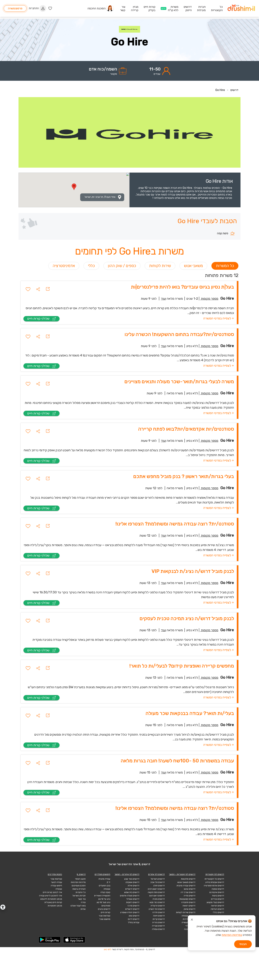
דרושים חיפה (159, 916)
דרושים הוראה (217, 905)
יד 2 (108, 882)
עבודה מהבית (104, 879)
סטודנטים (105, 905)
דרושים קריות (159, 919)
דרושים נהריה (158, 922)
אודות (83, 909)
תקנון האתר (80, 879)
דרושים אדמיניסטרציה (214, 885)
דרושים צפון (134, 916)
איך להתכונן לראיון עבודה (50, 895)
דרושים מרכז (133, 905)
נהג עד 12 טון (104, 899)
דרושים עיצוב (189, 889)
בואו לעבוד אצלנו (78, 905)
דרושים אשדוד (132, 899)
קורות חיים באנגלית (53, 902)
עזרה (83, 902)
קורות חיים (105, 912)
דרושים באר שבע (131, 879)
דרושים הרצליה (158, 905)
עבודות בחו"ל (133, 922)
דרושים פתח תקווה (156, 892)
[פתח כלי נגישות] (3, 907)
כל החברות (81, 892)
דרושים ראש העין (157, 895)
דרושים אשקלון (132, 882)
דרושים (234, 90)
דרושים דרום (133, 919)
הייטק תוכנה (189, 929)
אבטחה (107, 889)
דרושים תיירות (189, 919)
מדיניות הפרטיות (78, 882)
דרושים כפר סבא (157, 902)
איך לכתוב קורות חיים (52, 892)
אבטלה (59, 889)
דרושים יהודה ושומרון (129, 912)
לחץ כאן (107, 949)
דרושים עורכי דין (188, 892)
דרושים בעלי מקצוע (215, 902)
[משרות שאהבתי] (50, 8)
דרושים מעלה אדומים (129, 895)
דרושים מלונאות (188, 879)
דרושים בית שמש (131, 892)
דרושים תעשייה (188, 922)
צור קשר (82, 899)
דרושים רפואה (189, 905)
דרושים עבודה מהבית (186, 885)
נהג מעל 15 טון (103, 902)
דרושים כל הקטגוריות (214, 879)
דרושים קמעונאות (187, 899)
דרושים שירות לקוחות (185, 912)
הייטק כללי (190, 926)
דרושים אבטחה (188, 916)
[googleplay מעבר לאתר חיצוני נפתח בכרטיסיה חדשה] (50, 940)
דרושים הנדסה (217, 909)
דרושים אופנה (218, 889)
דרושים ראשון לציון (156, 889)
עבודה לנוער (56, 882)
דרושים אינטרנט (216, 892)
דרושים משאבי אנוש (186, 882)
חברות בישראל (79, 895)
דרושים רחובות (132, 902)
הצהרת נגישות (79, 889)
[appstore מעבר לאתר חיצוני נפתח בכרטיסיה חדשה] (74, 940)
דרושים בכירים (217, 899)
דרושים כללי (218, 912)
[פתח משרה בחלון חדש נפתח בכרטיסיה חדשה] (47, 289)
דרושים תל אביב (157, 882)
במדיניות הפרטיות (232, 935)
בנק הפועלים (104, 885)
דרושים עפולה (158, 929)
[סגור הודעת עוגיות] (192, 920)
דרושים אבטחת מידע (214, 882)
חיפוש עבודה (56, 885)
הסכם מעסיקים (79, 885)
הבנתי (243, 944)
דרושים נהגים (104, 909)
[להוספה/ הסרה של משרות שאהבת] (28, 289)
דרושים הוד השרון (157, 909)
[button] (38, 289)
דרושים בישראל (158, 879)
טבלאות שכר (104, 916)
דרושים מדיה (189, 895)
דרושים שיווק (189, 909)
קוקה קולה (105, 892)
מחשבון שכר (104, 919)
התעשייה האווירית (102, 895)
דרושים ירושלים (132, 889)
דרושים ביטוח (218, 895)
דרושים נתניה (159, 899)
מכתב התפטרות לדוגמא (51, 899)
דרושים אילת (133, 885)
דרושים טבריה (158, 926)
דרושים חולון (159, 885)
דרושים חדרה (158, 912)
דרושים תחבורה (188, 902)
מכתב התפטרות (55, 905)
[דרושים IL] (241, 8)
